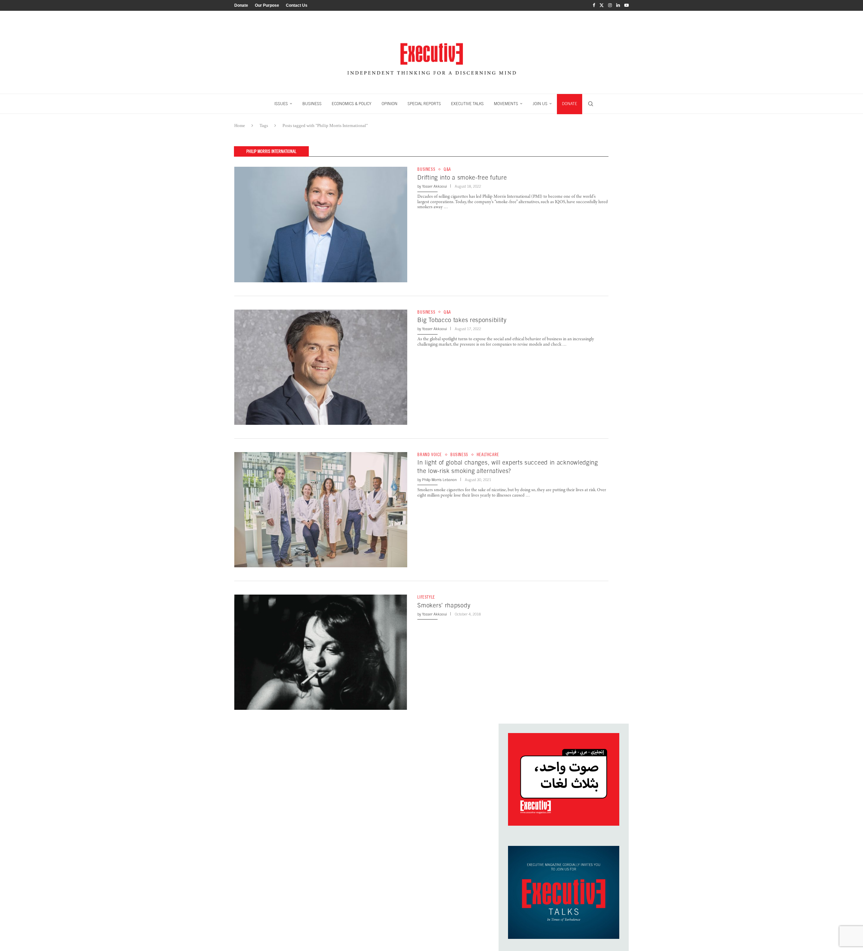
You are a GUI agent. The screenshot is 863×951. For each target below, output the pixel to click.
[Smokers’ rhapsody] (320, 652)
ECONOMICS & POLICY (351, 103)
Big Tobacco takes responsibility (461, 319)
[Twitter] (601, 5)
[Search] (590, 104)
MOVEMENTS (506, 103)
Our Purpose (267, 5)
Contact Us (296, 5)
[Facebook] (594, 5)
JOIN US (540, 103)
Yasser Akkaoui (434, 186)
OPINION (389, 103)
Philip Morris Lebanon (439, 480)
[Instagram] (610, 5)
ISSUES (281, 103)
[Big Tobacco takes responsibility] (320, 367)
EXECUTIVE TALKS (467, 103)
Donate (241, 5)
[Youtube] (626, 5)
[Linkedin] (618, 5)
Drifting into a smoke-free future (462, 177)
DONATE (569, 103)
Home (239, 125)
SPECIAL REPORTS (424, 103)
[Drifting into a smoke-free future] (320, 224)
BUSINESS (312, 103)
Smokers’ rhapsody (443, 605)
